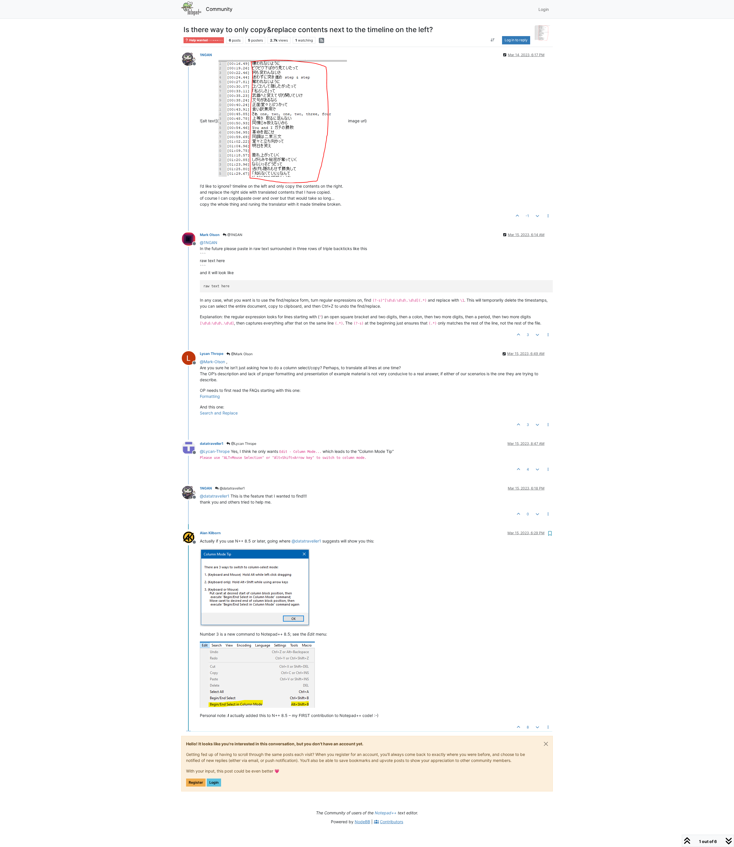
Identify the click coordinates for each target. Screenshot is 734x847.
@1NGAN (234, 235)
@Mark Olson (241, 354)
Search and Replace (219, 412)
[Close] (546, 744)
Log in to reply (516, 40)
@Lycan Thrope (243, 443)
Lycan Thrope (211, 353)
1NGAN (206, 55)
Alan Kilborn (210, 533)
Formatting (210, 396)
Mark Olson (210, 235)
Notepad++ (386, 812)
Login (213, 782)
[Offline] (191, 58)
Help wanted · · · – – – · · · (205, 40)
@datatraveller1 (232, 488)
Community (219, 9)
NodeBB (362, 821)
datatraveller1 (211, 443)
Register (196, 782)
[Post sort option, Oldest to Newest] (492, 40)
